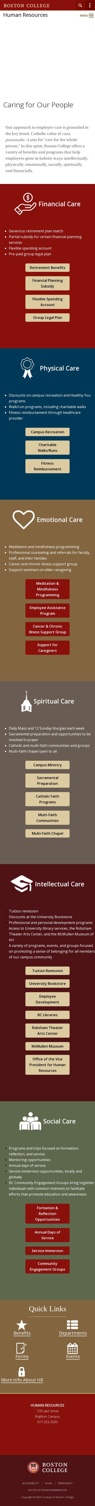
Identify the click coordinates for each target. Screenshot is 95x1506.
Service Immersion (47, 1250)
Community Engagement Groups (47, 1266)
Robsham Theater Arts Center (47, 1030)
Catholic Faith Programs (47, 799)
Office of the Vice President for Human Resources (47, 1065)
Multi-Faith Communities (47, 817)
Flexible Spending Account (47, 302)
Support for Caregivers (47, 647)
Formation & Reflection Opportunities (47, 1213)
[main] (47, 760)
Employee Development (47, 999)
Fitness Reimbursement (47, 466)
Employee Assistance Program (48, 610)
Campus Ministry (47, 764)
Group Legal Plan (47, 317)
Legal (48, 1483)
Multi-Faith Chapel (47, 833)
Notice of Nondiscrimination (47, 1490)
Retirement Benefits (47, 267)
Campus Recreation (47, 431)
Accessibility (31, 1483)
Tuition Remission (47, 970)
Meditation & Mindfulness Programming (47, 589)
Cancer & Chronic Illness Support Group (47, 629)
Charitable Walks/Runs (47, 447)
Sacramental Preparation (47, 780)
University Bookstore (47, 983)
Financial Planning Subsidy (47, 283)
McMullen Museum (47, 1046)
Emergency (65, 1483)
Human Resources (25, 14)
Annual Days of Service (47, 1235)
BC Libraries (48, 1014)
